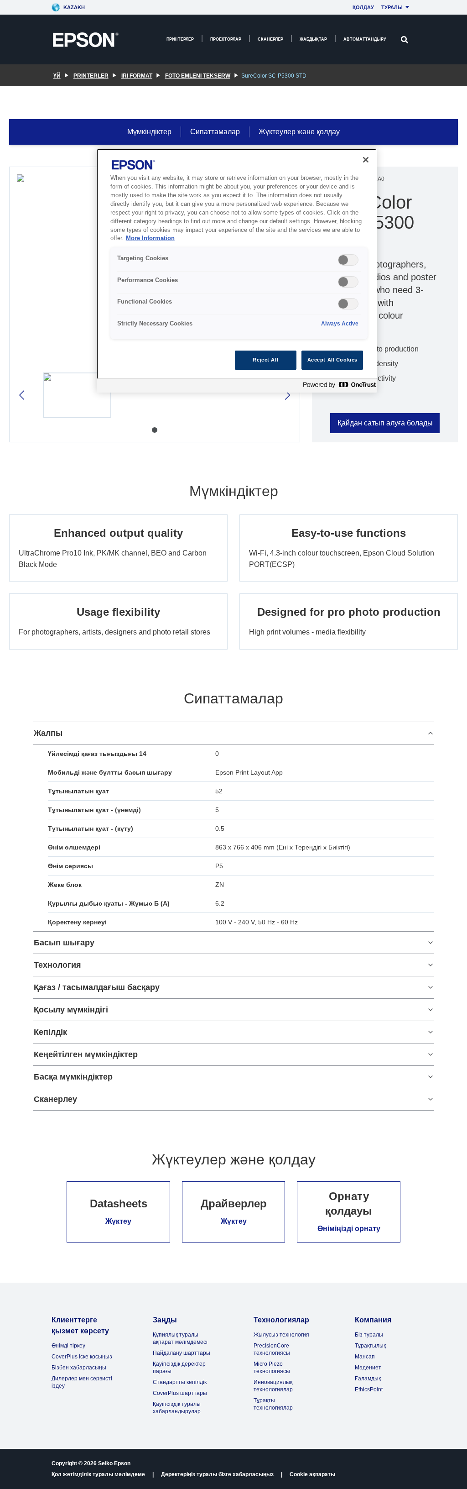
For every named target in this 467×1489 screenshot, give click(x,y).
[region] (237, 270)
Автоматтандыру (364, 39)
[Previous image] (22, 395)
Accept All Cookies (332, 359)
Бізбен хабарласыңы (79, 1367)
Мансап (365, 1356)
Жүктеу (118, 1221)
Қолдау (363, 7)
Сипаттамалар (215, 132)
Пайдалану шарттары (181, 1353)
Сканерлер (270, 39)
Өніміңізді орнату (348, 1228)
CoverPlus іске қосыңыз (82, 1356)
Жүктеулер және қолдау (299, 132)
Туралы (392, 7)
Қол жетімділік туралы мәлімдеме (98, 1474)
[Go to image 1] (154, 430)
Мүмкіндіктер (149, 132)
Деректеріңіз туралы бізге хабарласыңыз (217, 1474)
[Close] (366, 160)
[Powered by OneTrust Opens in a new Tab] (337, 387)
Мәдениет (368, 1367)
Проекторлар (225, 39)
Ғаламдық (368, 1378)
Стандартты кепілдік (180, 1382)
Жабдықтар (313, 39)
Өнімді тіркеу (68, 1345)
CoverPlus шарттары (180, 1393)
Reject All (265, 359)
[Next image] (286, 395)
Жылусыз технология (281, 1335)
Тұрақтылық (370, 1345)
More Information (150, 238)
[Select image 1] (77, 395)
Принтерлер (180, 39)
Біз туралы (369, 1335)
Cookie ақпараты (312, 1474)
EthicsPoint (369, 1389)
